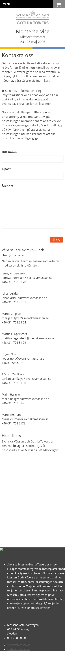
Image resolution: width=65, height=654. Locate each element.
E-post (6, 169)
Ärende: (7, 186)
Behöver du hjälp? (36, 649)
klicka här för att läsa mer (33, 104)
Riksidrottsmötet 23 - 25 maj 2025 (32, 39)
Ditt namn (9, 152)
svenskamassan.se (18, 645)
